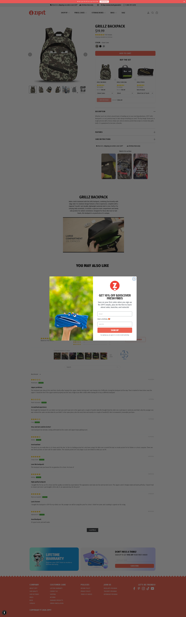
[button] (4, 612)
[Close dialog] (134, 279)
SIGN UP (115, 330)
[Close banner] (184, 2)
